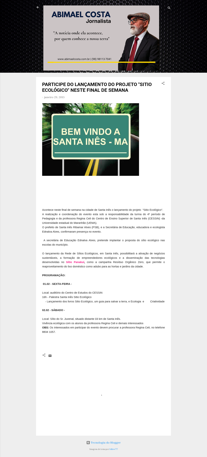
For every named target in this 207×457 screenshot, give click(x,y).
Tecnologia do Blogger (105, 442)
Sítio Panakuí (75, 262)
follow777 (113, 449)
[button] (163, 83)
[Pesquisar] (169, 8)
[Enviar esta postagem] (50, 356)
